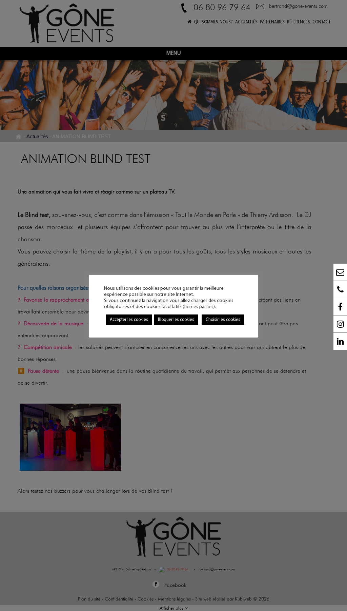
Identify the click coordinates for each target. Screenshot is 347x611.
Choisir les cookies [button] (223, 320)
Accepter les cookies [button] (129, 320)
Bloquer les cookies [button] (176, 320)
